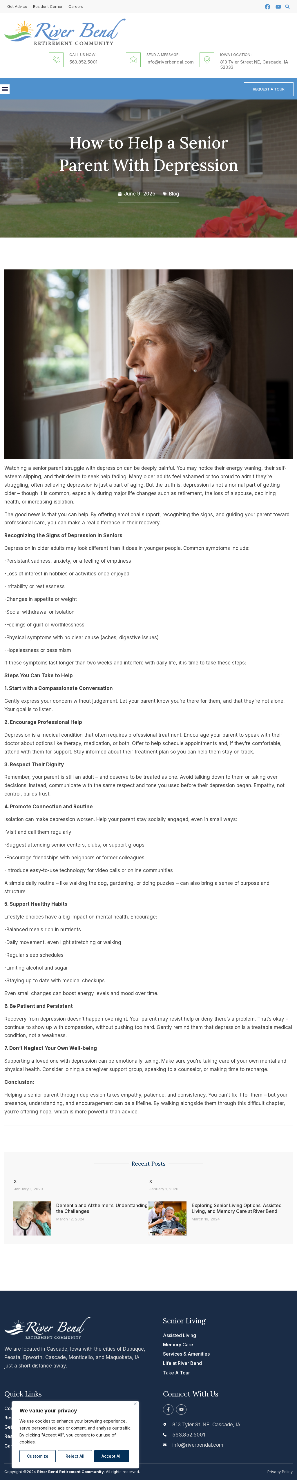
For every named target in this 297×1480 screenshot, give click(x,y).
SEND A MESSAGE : (163, 54)
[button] (287, 6)
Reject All (75, 1456)
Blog (174, 194)
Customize (37, 1456)
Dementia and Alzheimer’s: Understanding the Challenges (102, 1208)
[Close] (135, 1404)
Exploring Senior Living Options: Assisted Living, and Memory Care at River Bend (237, 1208)
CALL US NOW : (83, 54)
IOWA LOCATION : (236, 54)
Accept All (112, 1456)
